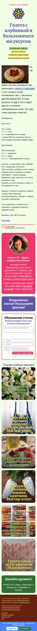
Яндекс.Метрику (18, 625)
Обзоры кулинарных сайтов (18, 58)
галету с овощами (25, 88)
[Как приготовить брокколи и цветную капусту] (19, 389)
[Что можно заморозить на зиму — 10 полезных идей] (19, 528)
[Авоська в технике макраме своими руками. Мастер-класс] (19, 423)
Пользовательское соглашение (11, 607)
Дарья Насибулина (23, 600)
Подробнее (12, 628)
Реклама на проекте (7, 615)
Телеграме (23, 587)
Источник (6, 221)
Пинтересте (11, 587)
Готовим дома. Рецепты (18, 48)
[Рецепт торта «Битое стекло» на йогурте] (18, 452)
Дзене (18, 585)
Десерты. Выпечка (18, 51)
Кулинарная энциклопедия (18, 55)
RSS (3, 618)
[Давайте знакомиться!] (18, 244)
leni (15, 102)
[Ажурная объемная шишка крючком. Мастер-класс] (19, 492)
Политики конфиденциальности (21, 350)
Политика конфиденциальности (11, 609)
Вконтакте (27, 585)
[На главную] (18, 19)
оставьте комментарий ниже (18, 279)
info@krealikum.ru (25, 602)
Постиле (18, 590)
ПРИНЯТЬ (25, 628)
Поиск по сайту (6, 616)
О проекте (5, 613)
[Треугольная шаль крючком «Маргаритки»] (18, 555)
